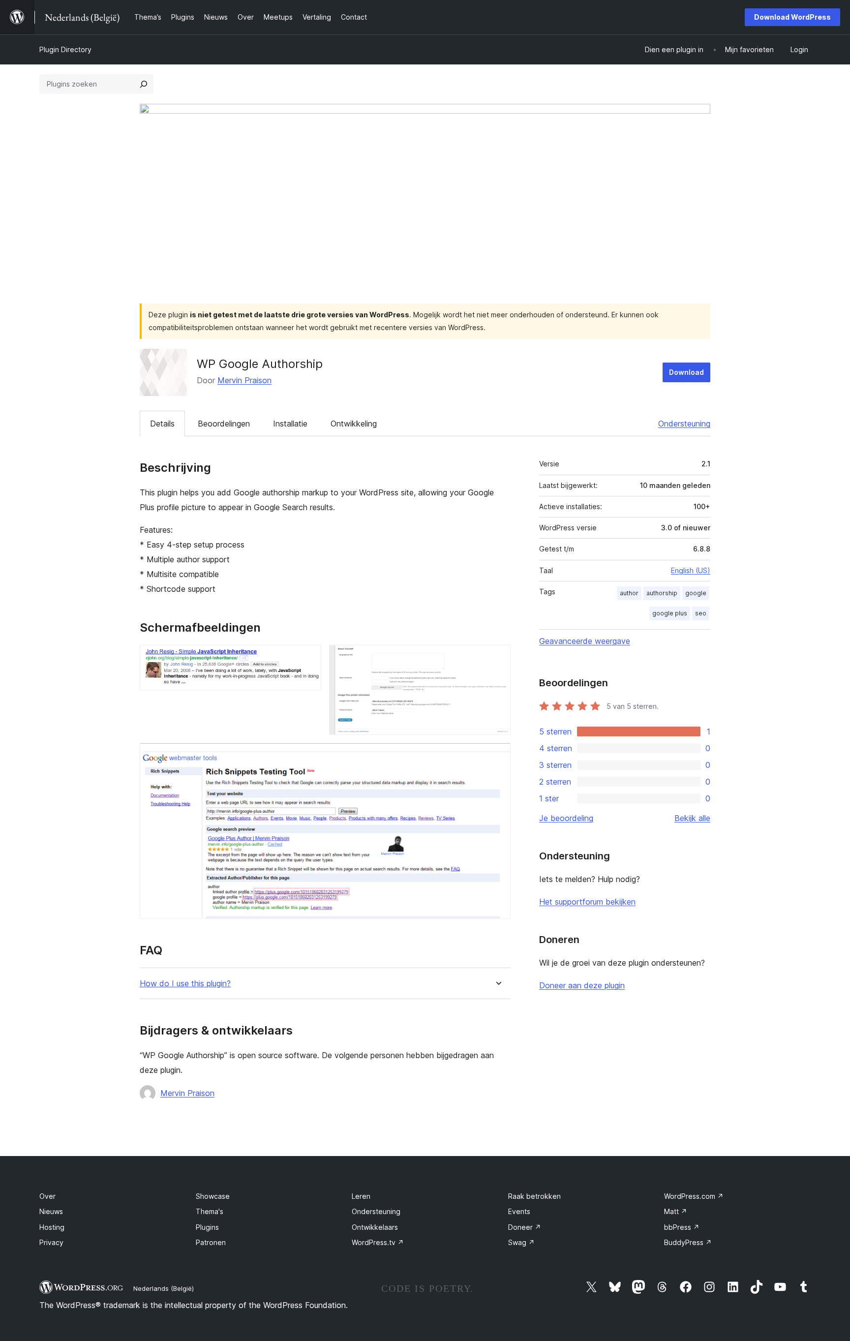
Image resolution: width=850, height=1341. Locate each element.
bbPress (681, 1227)
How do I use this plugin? (185, 983)
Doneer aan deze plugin (582, 985)
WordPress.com (694, 1196)
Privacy (51, 1242)
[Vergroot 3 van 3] (497, 756)
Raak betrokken (534, 1196)
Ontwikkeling (354, 423)
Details (162, 423)
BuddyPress (688, 1242)
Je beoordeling (566, 818)
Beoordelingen (224, 423)
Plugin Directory (65, 49)
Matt (675, 1211)
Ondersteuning (684, 423)
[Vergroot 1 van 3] (308, 658)
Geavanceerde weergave (584, 641)
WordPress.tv (378, 1242)
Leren (361, 1196)
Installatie (290, 423)
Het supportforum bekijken (587, 902)
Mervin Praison (244, 380)
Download (686, 372)
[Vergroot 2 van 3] (497, 658)
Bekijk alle (692, 818)
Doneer (524, 1227)
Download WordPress (792, 17)
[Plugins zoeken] (143, 84)
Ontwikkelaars (375, 1227)
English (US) (690, 570)
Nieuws (51, 1211)
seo (700, 613)
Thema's (209, 1211)
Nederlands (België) (163, 1288)
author (629, 593)
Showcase (213, 1196)
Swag (521, 1242)
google (695, 593)
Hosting (51, 1227)
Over (47, 1196)
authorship (661, 593)
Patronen (211, 1242)
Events (519, 1211)
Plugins (207, 1227)
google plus (669, 613)
